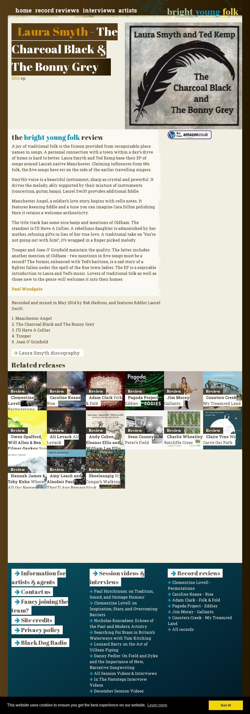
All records (182, 629)
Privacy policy (40, 630)
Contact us (35, 592)
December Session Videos (118, 690)
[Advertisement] (125, 528)
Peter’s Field (139, 439)
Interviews (99, 10)
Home (23, 10)
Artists (127, 10)
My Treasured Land (222, 400)
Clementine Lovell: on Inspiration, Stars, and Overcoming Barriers (123, 608)
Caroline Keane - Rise (192, 594)
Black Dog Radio (43, 643)
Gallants (177, 400)
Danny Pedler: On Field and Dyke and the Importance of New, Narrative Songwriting (124, 661)
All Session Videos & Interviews (125, 673)
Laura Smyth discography (49, 353)
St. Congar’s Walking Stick (103, 481)
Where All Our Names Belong (26, 484)
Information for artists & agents (38, 577)
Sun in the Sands (27, 445)
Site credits (36, 620)
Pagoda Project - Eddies (194, 605)
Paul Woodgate (27, 288)
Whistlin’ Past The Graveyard (104, 448)
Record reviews (57, 10)
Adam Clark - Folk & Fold (195, 599)
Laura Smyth (53, 31)
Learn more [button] (157, 705)
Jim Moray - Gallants (192, 611)
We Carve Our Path (219, 439)
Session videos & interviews (117, 577)
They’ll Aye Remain (66, 481)
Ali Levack (63, 439)
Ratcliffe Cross (183, 439)
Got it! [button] (226, 705)
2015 (15, 78)
